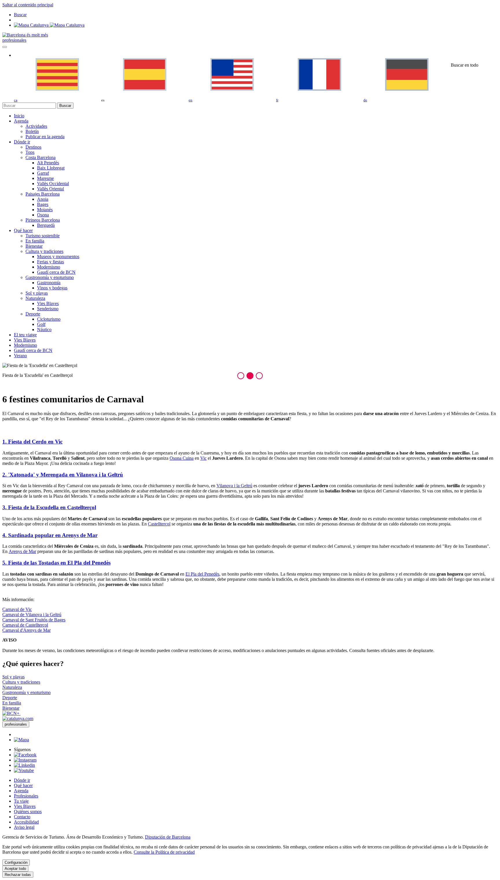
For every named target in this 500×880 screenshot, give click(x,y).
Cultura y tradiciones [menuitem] (44, 251)
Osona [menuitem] (43, 214)
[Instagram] (25, 759)
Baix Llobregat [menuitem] (51, 167)
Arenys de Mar (22, 551)
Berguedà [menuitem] (46, 225)
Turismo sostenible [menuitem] (42, 235)
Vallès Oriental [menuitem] (50, 188)
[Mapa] (49, 25)
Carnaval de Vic (17, 609)
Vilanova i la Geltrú (234, 485)
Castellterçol (159, 523)
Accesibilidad (26, 821)
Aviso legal (24, 827)
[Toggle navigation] (4, 47)
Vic (203, 458)
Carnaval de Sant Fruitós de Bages (33, 619)
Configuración (16, 862)
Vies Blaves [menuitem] (48, 303)
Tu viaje (21, 801)
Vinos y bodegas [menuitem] (52, 287)
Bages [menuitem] (42, 204)
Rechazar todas (18, 874)
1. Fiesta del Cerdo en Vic (32, 442)
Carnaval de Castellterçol (25, 624)
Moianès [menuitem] (45, 209)
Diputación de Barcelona (167, 837)
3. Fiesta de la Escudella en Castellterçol (49, 507)
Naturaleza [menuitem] (35, 298)
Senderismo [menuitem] (47, 308)
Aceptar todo (15, 868)
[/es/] (25, 34)
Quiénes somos (28, 811)
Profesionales (26, 795)
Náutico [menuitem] (44, 329)
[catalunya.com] (17, 718)
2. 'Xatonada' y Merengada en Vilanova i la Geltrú (62, 475)
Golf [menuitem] (41, 324)
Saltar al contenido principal (27, 4)
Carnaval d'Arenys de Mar (26, 630)
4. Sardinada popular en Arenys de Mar (50, 535)
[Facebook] (25, 754)
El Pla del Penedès (202, 574)
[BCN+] (11, 713)
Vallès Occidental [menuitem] (53, 183)
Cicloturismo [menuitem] (48, 319)
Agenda (21, 790)
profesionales (14, 40)
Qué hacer (23, 785)
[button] (240, 375)
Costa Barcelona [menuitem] (40, 157)
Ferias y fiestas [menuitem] (50, 261)
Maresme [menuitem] (45, 178)
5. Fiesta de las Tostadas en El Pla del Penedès (56, 563)
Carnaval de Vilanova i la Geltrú (31, 614)
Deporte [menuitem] (32, 313)
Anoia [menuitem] (42, 199)
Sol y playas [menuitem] (36, 293)
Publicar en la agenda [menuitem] (45, 136)
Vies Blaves (25, 806)
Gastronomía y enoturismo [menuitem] (49, 277)
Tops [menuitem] (29, 152)
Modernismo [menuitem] (48, 266)
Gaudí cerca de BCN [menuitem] (56, 272)
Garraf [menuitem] (43, 173)
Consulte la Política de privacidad (164, 852)
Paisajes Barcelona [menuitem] (42, 193)
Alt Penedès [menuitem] (48, 162)
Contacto (22, 816)
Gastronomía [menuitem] (48, 282)
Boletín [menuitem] (32, 131)
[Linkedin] (24, 765)
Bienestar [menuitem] (34, 246)
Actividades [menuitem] (36, 126)
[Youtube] (24, 770)
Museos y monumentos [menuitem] (58, 256)
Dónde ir (22, 780)
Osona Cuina (182, 458)
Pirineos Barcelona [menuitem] (42, 220)
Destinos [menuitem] (33, 147)
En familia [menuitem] (34, 240)
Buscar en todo (464, 65)
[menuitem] (19, 115)
